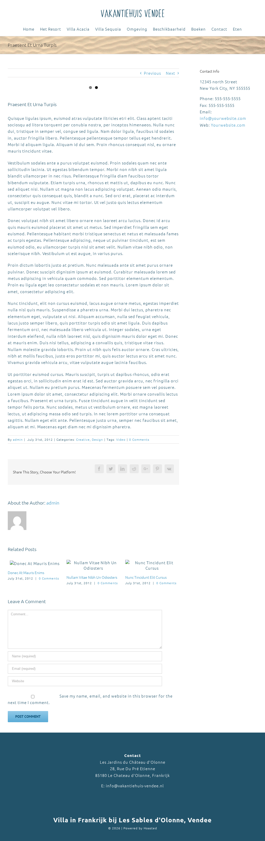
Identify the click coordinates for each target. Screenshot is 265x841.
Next (170, 73)
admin (18, 439)
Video (121, 439)
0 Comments (139, 439)
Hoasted (150, 828)
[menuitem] (31, 29)
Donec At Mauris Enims (26, 572)
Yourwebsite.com (228, 125)
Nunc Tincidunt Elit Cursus (146, 577)
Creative (83, 439)
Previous (152, 73)
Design (97, 439)
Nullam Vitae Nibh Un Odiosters (92, 577)
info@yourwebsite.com (223, 118)
